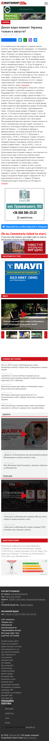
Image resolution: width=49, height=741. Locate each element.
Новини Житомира (12, 359)
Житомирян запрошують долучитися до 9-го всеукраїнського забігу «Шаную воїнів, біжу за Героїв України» (22, 397)
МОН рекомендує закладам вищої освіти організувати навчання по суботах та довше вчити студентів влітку (23, 406)
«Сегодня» (25, 85)
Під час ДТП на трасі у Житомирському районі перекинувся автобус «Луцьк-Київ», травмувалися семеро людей (24, 367)
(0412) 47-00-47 (13, 614)
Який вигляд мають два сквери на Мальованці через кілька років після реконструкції (22, 387)
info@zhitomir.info (19, 594)
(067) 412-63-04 (28, 614)
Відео (5, 296)
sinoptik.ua (30, 727)
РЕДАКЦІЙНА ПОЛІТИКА (7, 702)
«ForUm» (4, 183)
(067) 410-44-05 (13, 596)
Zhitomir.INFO (15, 735)
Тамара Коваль (26, 604)
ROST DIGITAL (30, 737)
